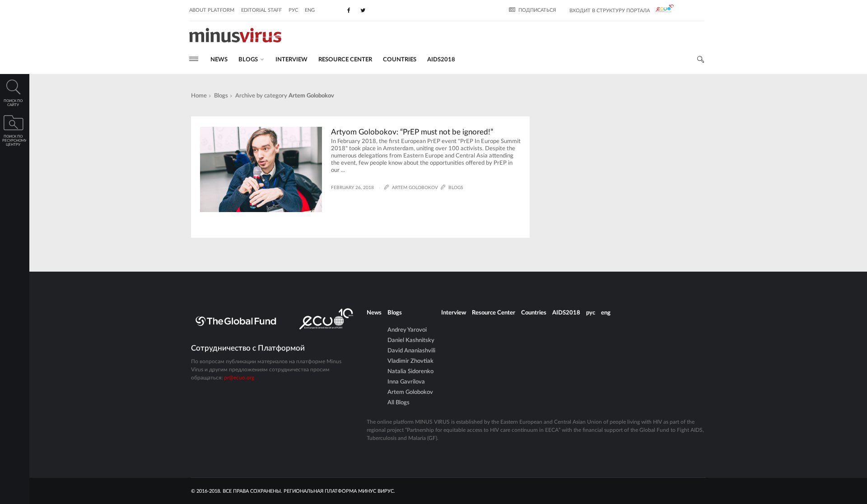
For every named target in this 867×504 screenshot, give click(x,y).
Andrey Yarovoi (407, 330)
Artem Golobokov (410, 392)
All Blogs (398, 403)
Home (199, 96)
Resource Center (345, 60)
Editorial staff (261, 10)
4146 (221, 215)
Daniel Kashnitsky (410, 340)
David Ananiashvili (411, 351)
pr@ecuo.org (239, 377)
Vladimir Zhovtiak (410, 361)
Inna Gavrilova (406, 382)
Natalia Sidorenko (410, 372)
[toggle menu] (193, 59)
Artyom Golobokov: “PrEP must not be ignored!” (412, 132)
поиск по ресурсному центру (14, 141)
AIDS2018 (441, 60)
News (219, 60)
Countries (399, 60)
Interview (291, 60)
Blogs (221, 96)
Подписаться (537, 10)
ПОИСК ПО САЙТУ (13, 103)
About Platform (211, 10)
